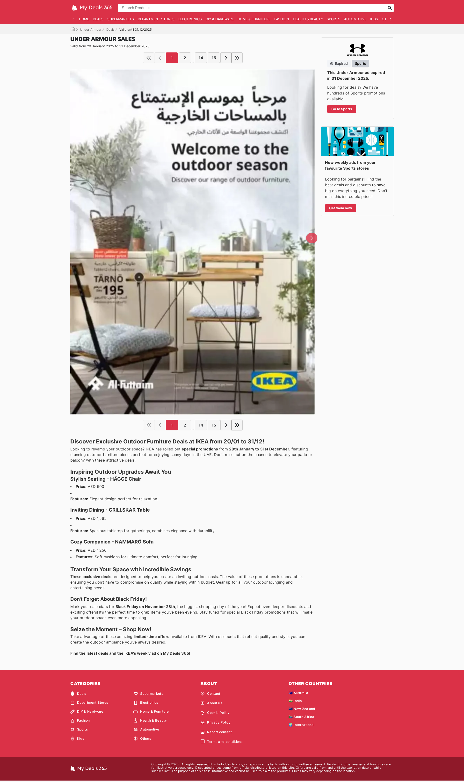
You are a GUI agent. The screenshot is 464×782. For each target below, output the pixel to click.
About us (214, 703)
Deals (98, 19)
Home (84, 19)
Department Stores (156, 19)
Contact (213, 693)
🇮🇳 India (295, 701)
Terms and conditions (224, 742)
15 (214, 57)
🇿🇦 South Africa (301, 717)
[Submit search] (390, 8)
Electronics (190, 19)
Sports (333, 19)
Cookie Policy (218, 713)
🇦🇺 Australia (298, 693)
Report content (219, 732)
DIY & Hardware (220, 19)
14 (201, 57)
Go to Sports (341, 109)
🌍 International (301, 725)
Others (145, 738)
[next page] (226, 57)
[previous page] (159, 57)
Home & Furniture (254, 19)
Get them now (340, 208)
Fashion (281, 19)
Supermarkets (120, 19)
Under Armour (91, 29)
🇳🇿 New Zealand (302, 709)
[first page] (148, 57)
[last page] (237, 57)
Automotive (355, 19)
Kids (374, 19)
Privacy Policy (218, 722)
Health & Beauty (308, 19)
